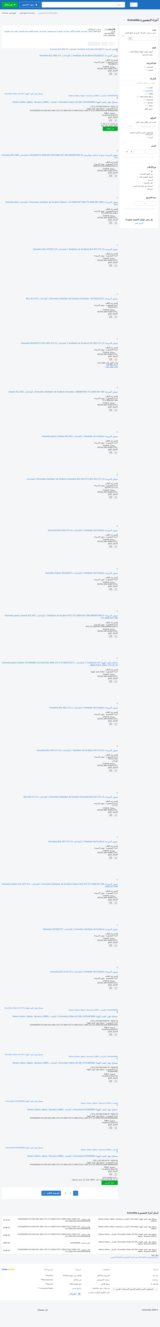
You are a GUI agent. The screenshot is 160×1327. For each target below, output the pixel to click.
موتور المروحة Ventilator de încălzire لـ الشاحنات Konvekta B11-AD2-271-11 (83, 530)
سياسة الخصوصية (103, 1280)
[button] (115, 74)
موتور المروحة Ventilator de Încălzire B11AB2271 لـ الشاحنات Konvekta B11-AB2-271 (79, 55)
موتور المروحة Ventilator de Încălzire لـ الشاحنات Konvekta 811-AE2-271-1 (83, 708)
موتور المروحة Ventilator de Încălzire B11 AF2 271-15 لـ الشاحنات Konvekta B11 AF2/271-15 (75, 249)
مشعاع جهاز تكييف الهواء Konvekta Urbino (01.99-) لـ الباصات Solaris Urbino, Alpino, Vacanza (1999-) (127, 1235)
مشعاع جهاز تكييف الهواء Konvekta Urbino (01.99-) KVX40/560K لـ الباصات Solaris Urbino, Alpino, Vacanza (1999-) (65, 1063)
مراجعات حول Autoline (101, 1288)
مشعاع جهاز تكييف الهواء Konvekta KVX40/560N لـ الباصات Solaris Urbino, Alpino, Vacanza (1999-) (72, 1109)
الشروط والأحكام (103, 1275)
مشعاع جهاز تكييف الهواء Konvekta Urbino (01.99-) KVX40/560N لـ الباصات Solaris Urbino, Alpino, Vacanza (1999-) (65, 102)
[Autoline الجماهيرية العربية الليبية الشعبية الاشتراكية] (149, 5)
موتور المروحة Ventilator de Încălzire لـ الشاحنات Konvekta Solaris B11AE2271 (81, 573)
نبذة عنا (155, 1275)
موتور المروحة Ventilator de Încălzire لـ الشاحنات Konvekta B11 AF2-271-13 (83, 841)
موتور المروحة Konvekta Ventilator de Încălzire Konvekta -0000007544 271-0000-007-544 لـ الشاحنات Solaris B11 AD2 (63, 392)
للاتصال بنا (154, 1284)
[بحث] (122, 4)
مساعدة (155, 1280)
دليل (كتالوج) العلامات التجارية (99, 1292)
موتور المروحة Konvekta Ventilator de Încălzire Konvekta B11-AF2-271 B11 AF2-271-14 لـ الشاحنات (72, 479)
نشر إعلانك (110, 129)
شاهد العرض (109, 1183)
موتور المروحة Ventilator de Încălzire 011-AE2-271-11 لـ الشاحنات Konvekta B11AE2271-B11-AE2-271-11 (69, 343)
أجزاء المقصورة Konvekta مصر (146, 1257)
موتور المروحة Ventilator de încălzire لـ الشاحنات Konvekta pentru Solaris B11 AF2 (80, 436)
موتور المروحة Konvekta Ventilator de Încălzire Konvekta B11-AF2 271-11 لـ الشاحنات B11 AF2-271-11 (71, 797)
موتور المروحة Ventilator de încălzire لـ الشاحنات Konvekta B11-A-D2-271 (84, 972)
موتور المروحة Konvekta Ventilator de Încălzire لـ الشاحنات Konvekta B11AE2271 (80, 929)
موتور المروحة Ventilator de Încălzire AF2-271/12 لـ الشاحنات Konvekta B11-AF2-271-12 (77, 750)
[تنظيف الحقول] (123, 36)
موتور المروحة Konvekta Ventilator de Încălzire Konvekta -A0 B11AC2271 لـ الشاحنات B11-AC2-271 (72, 298)
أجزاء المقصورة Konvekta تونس (122, 1257)
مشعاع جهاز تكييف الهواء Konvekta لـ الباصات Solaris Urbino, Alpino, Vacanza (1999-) (127, 1220)
